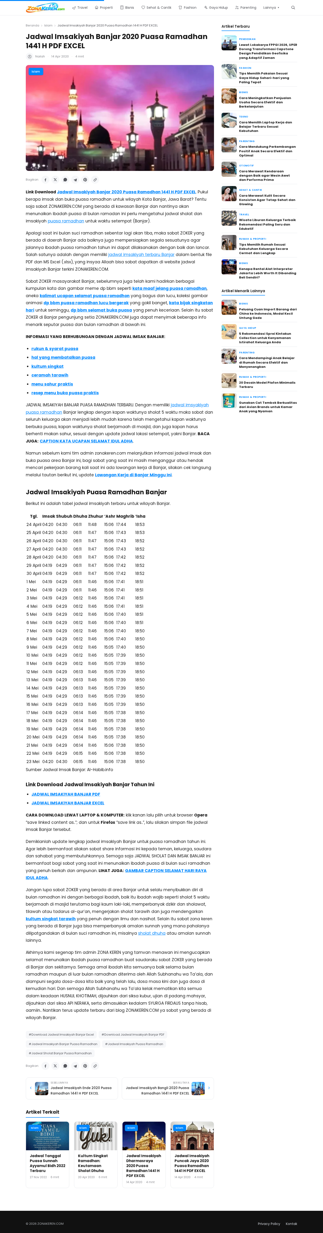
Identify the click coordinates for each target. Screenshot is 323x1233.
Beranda (32, 25)
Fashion (245, 68)
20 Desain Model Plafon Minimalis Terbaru (267, 384)
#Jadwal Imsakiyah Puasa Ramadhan (134, 1044)
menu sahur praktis (52, 384)
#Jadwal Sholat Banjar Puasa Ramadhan (60, 1053)
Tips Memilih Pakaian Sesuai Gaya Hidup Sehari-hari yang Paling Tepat (264, 77)
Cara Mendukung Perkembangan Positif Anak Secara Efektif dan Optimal (267, 150)
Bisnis (243, 92)
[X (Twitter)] (55, 180)
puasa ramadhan (66, 221)
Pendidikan (247, 39)
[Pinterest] (85, 180)
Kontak (291, 1223)
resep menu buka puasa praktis (65, 393)
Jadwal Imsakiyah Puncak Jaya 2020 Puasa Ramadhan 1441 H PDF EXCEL (192, 1163)
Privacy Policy (269, 1223)
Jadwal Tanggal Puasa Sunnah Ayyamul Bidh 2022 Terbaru (47, 1163)
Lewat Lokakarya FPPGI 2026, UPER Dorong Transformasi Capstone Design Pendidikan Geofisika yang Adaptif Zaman (268, 51)
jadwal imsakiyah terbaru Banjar (141, 254)
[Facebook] (45, 180)
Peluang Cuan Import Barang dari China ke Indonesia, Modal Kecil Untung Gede (268, 313)
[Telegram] (75, 180)
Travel (244, 214)
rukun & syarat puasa (54, 349)
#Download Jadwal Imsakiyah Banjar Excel (61, 1035)
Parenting (247, 141)
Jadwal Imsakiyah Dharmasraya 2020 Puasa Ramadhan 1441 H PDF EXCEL (143, 1165)
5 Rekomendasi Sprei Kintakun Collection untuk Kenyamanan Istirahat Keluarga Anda (265, 337)
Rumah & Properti (252, 239)
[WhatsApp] (65, 180)
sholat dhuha (152, 933)
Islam (48, 25)
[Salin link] (95, 180)
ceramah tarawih (49, 375)
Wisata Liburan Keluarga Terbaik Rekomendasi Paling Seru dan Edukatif (267, 224)
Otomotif (246, 165)
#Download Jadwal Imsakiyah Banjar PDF (132, 1035)
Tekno (243, 116)
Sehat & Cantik (250, 190)
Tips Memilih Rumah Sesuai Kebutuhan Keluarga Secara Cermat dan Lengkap (263, 248)
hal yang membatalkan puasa (63, 357)
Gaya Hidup (247, 328)
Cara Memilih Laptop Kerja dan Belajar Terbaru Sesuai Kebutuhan (265, 126)
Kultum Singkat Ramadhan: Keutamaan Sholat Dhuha (93, 1163)
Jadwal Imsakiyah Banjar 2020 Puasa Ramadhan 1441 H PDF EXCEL (126, 192)
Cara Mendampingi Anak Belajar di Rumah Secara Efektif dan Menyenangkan (267, 362)
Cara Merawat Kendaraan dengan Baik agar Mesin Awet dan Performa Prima (264, 175)
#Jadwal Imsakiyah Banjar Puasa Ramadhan (63, 1044)
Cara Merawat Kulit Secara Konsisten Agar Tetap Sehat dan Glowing (267, 199)
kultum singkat (47, 366)
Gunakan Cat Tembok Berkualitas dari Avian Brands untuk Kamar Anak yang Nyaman (268, 406)
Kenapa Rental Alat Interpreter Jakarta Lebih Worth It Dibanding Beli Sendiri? (267, 273)
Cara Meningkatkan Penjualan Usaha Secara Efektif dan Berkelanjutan (265, 102)
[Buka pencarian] (293, 7)
